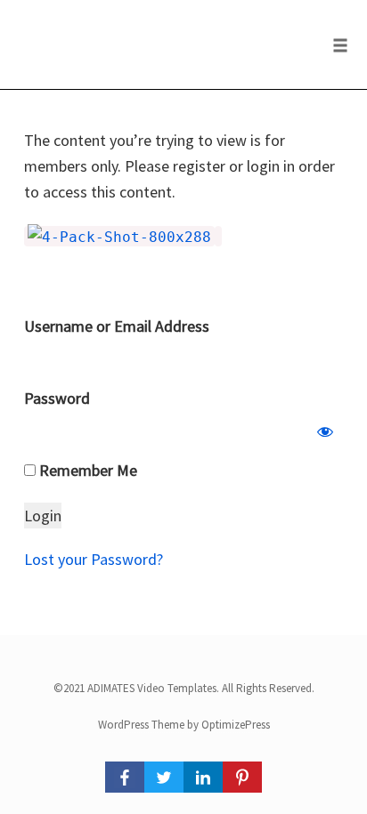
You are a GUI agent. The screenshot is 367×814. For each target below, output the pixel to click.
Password (57, 398)
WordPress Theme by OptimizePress (184, 724)
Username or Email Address (116, 326)
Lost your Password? (93, 559)
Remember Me (86, 470)
